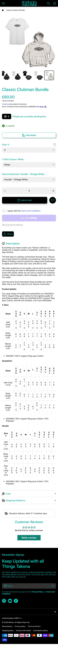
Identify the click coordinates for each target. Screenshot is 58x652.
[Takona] (29, 3)
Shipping (5, 104)
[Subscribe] (52, 586)
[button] (29, 234)
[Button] (54, 144)
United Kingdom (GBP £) (11, 618)
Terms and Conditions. (31, 211)
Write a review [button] (29, 537)
